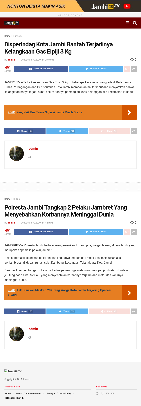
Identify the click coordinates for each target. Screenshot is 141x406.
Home (7, 36)
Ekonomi (17, 36)
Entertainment (33, 393)
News (19, 393)
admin (11, 59)
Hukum (17, 199)
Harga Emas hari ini (14, 398)
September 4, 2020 (31, 59)
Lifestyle (50, 393)
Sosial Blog (65, 393)
